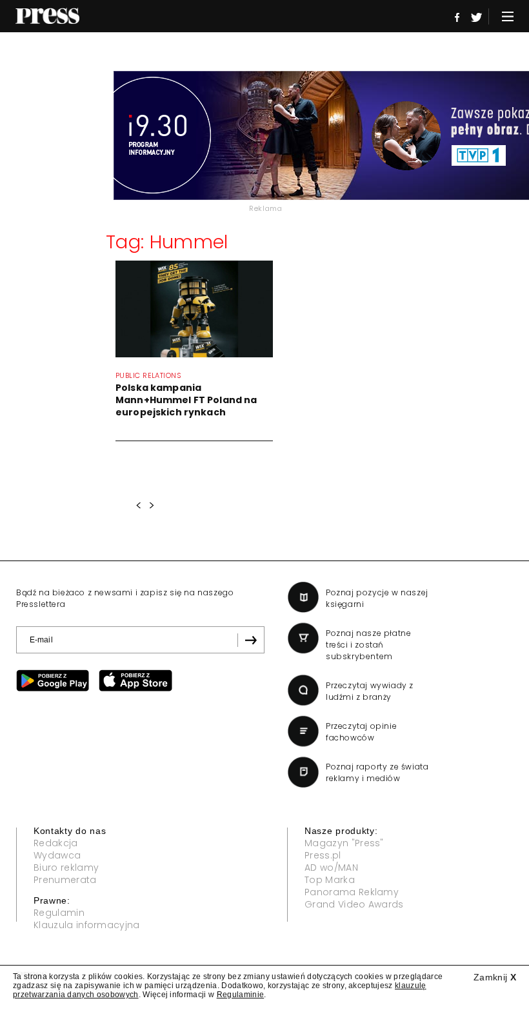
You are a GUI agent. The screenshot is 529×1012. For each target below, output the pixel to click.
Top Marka (329, 879)
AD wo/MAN (331, 867)
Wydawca (57, 855)
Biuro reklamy (66, 867)
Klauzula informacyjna (87, 924)
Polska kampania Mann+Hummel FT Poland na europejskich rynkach (186, 400)
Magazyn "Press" (344, 843)
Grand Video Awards (354, 904)
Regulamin (59, 912)
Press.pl (322, 855)
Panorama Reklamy (351, 892)
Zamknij (495, 977)
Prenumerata (65, 879)
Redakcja (56, 843)
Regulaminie (240, 994)
